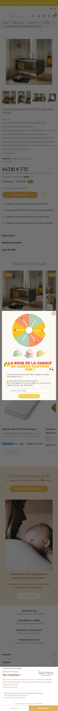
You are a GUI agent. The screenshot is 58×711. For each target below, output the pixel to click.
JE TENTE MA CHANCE (29, 396)
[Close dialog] (53, 313)
